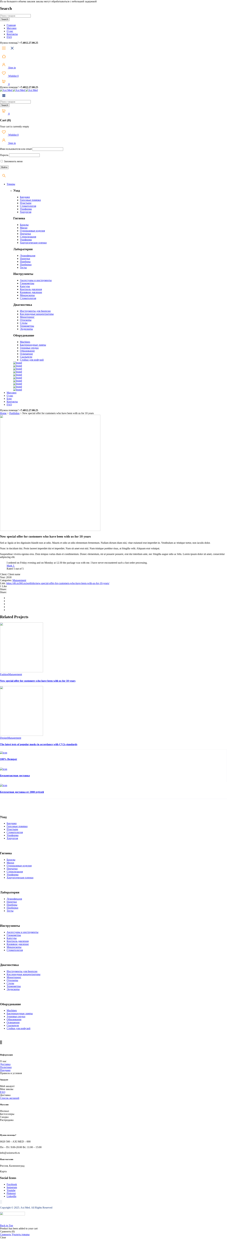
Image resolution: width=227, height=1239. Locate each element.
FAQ (2, 1092)
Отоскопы (25, 320)
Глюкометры (27, 283)
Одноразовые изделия (32, 230)
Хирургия (25, 212)
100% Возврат (8, 759)
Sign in (12, 67)
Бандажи (25, 197)
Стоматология (28, 206)
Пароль (4, 155)
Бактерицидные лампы (33, 344)
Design (3, 737)
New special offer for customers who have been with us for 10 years (37, 680)
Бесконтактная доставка (15, 775)
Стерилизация (28, 236)
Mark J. (11, 565)
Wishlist (13, 75)
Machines (25, 341)
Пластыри (25, 203)
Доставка (5, 1064)
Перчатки (25, 233)
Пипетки (25, 258)
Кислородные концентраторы (37, 314)
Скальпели (26, 356)
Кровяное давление (31, 292)
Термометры (27, 326)
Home (3, 413)
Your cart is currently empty (14, 126)
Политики (6, 1067)
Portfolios (14, 413)
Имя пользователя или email (16, 148)
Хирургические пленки (33, 242)
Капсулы (25, 286)
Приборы (25, 261)
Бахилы (24, 224)
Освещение (26, 353)
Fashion (4, 674)
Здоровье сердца (29, 347)
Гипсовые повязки (30, 200)
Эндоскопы (26, 329)
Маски (23, 227)
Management (19, 580)
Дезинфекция (27, 255)
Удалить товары (21, 1234)
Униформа (26, 209)
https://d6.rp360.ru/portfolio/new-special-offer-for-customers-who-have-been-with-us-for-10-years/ (57, 583)
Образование (27, 350)
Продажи (5, 1070)
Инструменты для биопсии (35, 311)
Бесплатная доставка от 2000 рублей (22, 792)
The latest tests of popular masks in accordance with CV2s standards (38, 744)
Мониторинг (27, 317)
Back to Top (6, 1225)
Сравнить (5, 1234)
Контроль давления (31, 289)
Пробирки (26, 264)
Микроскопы (27, 295)
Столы (23, 323)
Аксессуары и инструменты (36, 280)
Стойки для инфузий (32, 359)
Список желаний (9, 1098)
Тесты (23, 267)
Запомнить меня (12, 161)
